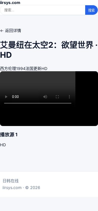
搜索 (91, 10)
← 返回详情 (10, 30)
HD (3, 144)
